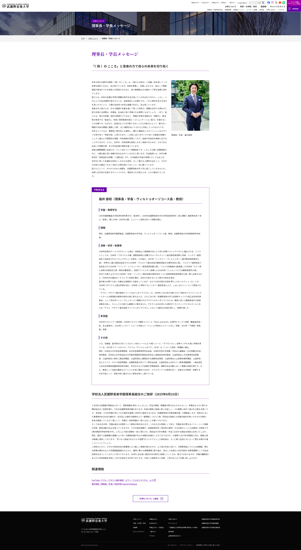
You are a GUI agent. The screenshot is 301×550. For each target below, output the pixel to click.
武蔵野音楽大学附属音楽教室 (211, 527)
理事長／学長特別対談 (215, 10)
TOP (83, 38)
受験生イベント (238, 10)
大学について (230, 6)
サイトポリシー (173, 545)
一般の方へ (232, 3)
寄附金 (261, 10)
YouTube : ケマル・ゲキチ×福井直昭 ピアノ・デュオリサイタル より (122, 480)
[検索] (263, 2)
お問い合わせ (271, 10)
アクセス (281, 10)
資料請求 (295, 9)
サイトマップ (172, 523)
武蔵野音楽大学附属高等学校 (211, 519)
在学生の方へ (205, 3)
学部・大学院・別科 (248, 6)
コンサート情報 (251, 10)
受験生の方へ (195, 3)
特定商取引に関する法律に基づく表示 (208, 545)
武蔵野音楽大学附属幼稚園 (210, 523)
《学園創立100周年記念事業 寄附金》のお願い (183, 527)
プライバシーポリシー (187, 545)
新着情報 (228, 10)
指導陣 (263, 6)
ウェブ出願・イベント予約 (295, 3)
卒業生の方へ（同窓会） (219, 3)
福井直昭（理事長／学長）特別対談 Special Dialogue (114, 483)
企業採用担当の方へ (174, 536)
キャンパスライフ (277, 6)
